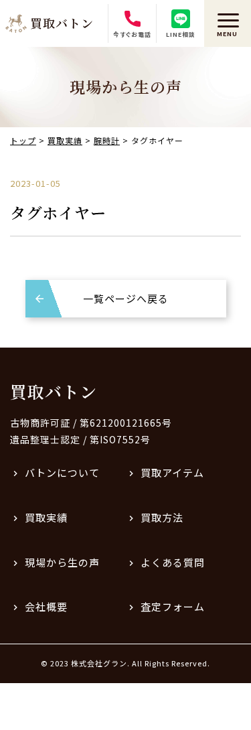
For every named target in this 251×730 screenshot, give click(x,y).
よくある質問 (173, 562)
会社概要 (46, 606)
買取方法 (162, 517)
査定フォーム (173, 606)
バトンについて (62, 472)
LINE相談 (180, 34)
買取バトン (53, 391)
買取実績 (46, 517)
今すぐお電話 (132, 34)
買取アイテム (172, 472)
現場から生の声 (62, 562)
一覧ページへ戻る (126, 298)
